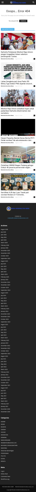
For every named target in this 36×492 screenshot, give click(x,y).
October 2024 (5, 287)
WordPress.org (5, 479)
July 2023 (3, 327)
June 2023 (3, 330)
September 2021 (5, 385)
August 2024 (4, 293)
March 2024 (4, 306)
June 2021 (3, 393)
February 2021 (5, 404)
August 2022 (4, 356)
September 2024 (5, 290)
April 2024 (3, 303)
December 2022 (5, 345)
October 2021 (5, 382)
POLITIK (3, 456)
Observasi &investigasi (7, 450)
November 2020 (5, 411)
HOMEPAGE (23, 20)
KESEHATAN (4, 435)
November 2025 (5, 253)
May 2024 (3, 301)
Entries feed (4, 474)
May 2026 (3, 237)
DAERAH (3, 429)
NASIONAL (4, 448)
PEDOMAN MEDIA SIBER (8, 487)
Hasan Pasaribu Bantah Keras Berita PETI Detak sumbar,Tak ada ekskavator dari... (17, 139)
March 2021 (4, 401)
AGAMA (3, 421)
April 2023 (3, 335)
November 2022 (5, 348)
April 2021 (3, 398)
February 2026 (5, 245)
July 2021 (3, 390)
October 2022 (5, 351)
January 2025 (4, 279)
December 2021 (5, 377)
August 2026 (4, 229)
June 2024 (3, 298)
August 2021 (4, 388)
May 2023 (3, 332)
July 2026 (3, 232)
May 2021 (3, 396)
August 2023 (4, 324)
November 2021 (5, 380)
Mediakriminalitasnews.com (9, 443)
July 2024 (3, 295)
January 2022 (4, 374)
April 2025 (3, 271)
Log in (2, 471)
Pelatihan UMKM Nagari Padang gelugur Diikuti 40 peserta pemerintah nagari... (17, 166)
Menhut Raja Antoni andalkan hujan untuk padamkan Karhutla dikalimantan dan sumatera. (17, 111)
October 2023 (5, 319)
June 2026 (3, 234)
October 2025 (5, 256)
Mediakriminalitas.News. (7, 58)
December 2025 (5, 250)
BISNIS (3, 424)
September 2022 (5, 353)
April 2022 (3, 367)
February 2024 (5, 308)
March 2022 (4, 369)
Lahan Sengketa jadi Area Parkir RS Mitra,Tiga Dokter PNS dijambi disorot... (17, 82)
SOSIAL (3, 458)
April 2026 (3, 240)
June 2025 (3, 266)
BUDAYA (3, 427)
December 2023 (5, 314)
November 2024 (5, 285)
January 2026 (4, 248)
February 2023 (5, 340)
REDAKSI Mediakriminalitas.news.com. (24, 487)
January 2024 (4, 311)
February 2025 (5, 277)
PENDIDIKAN (4, 453)
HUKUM (3, 432)
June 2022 (3, 361)
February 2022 (5, 372)
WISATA (3, 461)
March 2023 (4, 338)
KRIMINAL (4, 437)
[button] (33, 2)
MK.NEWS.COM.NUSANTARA (9, 445)
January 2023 (4, 343)
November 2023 (5, 316)
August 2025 (4, 261)
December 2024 (5, 282)
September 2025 (5, 258)
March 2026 (4, 242)
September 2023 (5, 322)
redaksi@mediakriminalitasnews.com (18, 218)
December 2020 (5, 409)
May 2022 (3, 364)
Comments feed (5, 476)
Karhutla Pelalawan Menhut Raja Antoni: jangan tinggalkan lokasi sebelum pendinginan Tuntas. (17, 54)
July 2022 (3, 359)
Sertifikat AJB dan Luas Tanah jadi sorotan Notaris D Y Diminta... (15, 193)
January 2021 (4, 406)
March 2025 (4, 274)
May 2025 (3, 269)
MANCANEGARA (5, 440)
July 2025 (3, 264)
